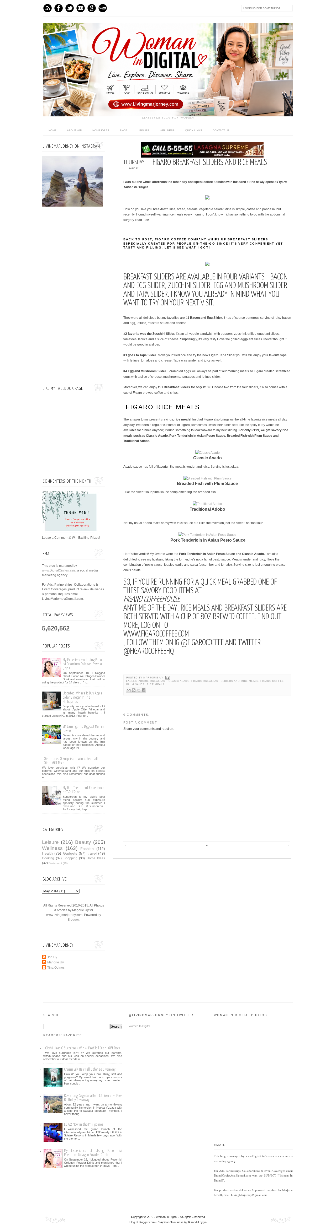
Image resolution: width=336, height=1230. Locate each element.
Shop (123, 130)
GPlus (91, 8)
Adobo (144, 681)
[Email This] (128, 690)
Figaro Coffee (272, 681)
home (52, 130)
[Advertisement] (73, 296)
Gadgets (70, 853)
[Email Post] (167, 677)
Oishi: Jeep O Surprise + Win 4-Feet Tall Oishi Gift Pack (82, 1048)
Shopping (70, 858)
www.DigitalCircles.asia (59, 570)
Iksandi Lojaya (197, 1222)
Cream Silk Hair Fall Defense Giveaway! (90, 1069)
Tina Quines (56, 967)
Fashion (87, 848)
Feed (47, 8)
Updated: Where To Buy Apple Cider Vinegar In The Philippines (82, 697)
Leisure (143, 130)
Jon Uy (52, 957)
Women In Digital (139, 1026)
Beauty (83, 842)
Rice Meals (155, 684)
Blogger (73, 919)
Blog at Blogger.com (142, 1222)
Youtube (102, 8)
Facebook (58, 8)
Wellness (167, 130)
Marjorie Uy (153, 677)
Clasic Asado (179, 681)
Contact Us (221, 130)
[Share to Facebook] (143, 690)
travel (92, 853)
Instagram (80, 8)
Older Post (286, 845)
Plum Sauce (135, 684)
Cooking (48, 858)
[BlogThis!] (133, 690)
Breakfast (158, 681)
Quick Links (193, 130)
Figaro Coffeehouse (151, 600)
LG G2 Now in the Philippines (83, 1124)
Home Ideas (100, 130)
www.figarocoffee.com (156, 634)
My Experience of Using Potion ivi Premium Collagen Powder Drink (83, 664)
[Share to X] (138, 690)
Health (47, 853)
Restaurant (55, 863)
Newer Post (126, 845)
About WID (74, 130)
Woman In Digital (166, 1216)
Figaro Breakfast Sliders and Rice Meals (224, 681)
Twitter (69, 8)
